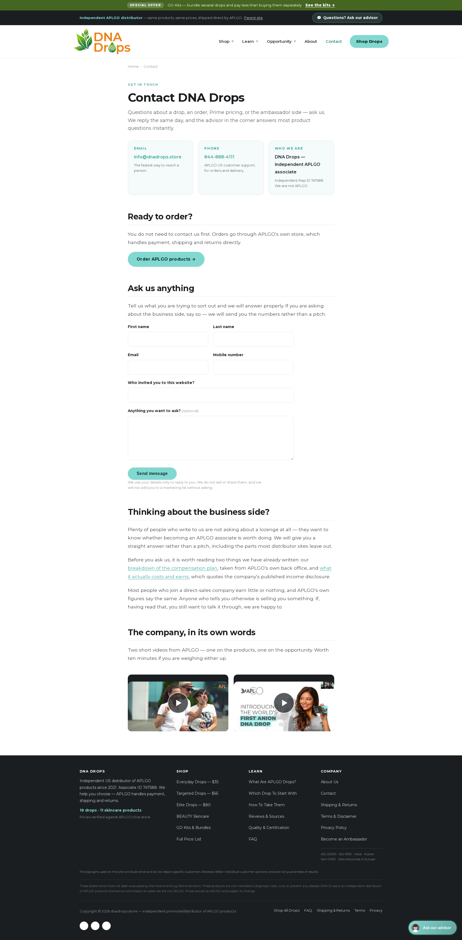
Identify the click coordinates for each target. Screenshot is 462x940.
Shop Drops (369, 41)
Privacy (376, 910)
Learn (250, 41)
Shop (226, 41)
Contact (334, 41)
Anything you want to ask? (163, 411)
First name (138, 327)
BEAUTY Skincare (192, 816)
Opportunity (281, 41)
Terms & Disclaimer (339, 816)
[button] (178, 703)
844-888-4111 (219, 156)
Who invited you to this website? (161, 382)
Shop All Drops (286, 910)
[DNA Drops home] (102, 41)
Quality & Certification (269, 827)
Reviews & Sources (266, 816)
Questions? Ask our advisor (350, 18)
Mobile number (228, 355)
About (311, 41)
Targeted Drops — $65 (197, 793)
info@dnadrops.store (158, 156)
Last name (223, 327)
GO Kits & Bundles (193, 827)
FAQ (253, 839)
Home (133, 66)
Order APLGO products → (166, 259)
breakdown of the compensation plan (172, 568)
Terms (360, 910)
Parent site (253, 18)
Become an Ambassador (344, 839)
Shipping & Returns (339, 804)
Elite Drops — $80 (193, 804)
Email (133, 355)
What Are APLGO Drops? (272, 781)
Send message (152, 473)
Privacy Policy (334, 827)
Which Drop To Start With (273, 793)
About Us (329, 781)
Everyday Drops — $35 (197, 781)
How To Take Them (267, 804)
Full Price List (188, 839)
